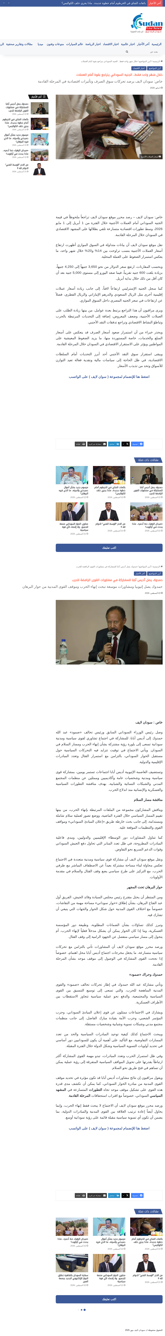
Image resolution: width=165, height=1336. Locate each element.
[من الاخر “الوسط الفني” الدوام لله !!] (109, 511)
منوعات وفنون (55, 44)
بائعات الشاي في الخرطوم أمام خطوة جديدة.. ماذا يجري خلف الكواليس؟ (109, 490)
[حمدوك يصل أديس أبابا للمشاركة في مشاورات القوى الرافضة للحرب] (146, 475)
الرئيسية (156, 44)
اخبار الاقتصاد (111, 44)
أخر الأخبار (143, 44)
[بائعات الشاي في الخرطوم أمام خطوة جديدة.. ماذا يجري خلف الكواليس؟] (109, 475)
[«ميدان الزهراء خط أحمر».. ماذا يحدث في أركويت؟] (146, 511)
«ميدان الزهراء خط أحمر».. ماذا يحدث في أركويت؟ (147, 525)
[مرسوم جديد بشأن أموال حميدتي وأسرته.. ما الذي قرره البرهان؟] (72, 475)
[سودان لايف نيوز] (147, 23)
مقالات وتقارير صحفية (19, 44)
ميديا (40, 44)
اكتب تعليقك (109, 547)
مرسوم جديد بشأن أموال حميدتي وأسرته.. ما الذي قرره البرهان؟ (109, 3)
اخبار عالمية (128, 44)
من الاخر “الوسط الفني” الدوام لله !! (110, 525)
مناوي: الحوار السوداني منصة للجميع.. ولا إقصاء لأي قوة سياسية (74, 527)
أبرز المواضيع (145, 61)
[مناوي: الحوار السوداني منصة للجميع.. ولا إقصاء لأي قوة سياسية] (72, 511)
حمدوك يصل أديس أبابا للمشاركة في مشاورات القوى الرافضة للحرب (148, 490)
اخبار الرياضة (93, 44)
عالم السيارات (74, 44)
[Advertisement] (109, 186)
